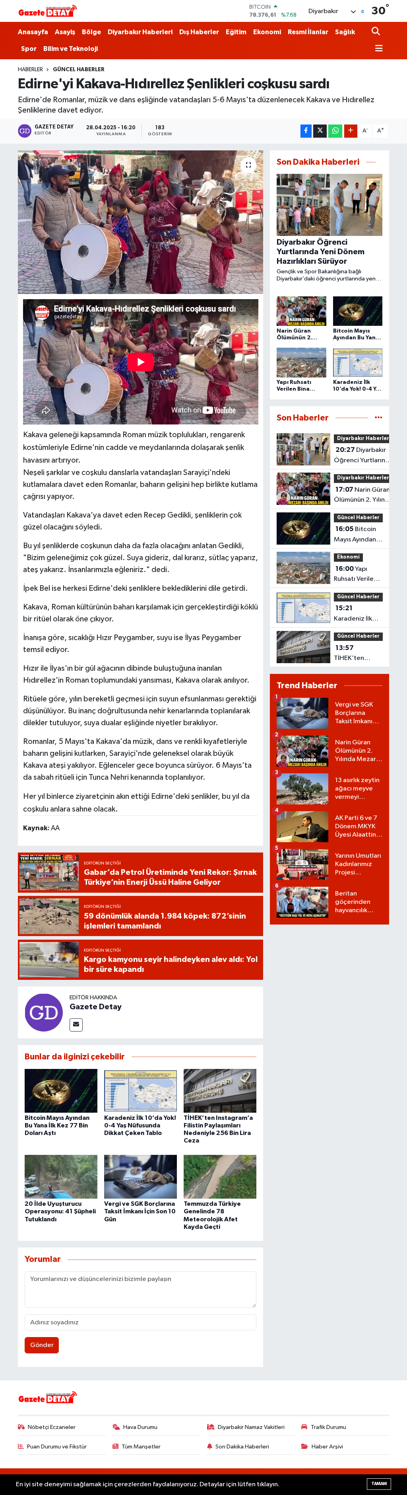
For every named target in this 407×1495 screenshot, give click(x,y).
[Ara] (377, 32)
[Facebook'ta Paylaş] (306, 131)
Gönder (42, 1345)
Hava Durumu (140, 1427)
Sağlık (345, 32)
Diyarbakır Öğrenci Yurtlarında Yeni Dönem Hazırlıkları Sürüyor (363, 455)
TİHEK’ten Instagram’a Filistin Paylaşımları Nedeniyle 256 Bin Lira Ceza (356, 654)
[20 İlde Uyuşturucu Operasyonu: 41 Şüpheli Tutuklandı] (61, 1176)
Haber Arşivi (327, 1447)
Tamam (379, 1483)
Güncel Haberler (79, 69)
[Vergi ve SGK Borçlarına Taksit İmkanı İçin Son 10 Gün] (140, 1176)
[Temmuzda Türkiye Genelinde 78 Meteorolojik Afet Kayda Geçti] (220, 1176)
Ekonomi (267, 32)
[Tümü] (378, 418)
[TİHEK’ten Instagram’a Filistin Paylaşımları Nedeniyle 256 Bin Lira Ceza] (220, 1090)
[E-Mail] (76, 1025)
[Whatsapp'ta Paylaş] (335, 131)
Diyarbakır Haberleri (140, 32)
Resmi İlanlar (308, 32)
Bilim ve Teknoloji (70, 48)
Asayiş (65, 32)
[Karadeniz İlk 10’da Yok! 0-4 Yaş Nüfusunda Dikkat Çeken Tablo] (140, 1090)
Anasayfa (33, 32)
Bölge (91, 32)
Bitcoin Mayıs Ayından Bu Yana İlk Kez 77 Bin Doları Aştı (57, 1125)
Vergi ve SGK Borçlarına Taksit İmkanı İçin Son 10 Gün (140, 1211)
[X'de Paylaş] (320, 131)
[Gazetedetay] (48, 11)
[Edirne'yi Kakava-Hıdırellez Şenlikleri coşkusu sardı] (140, 222)
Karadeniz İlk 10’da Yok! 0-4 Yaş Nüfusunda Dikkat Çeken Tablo (140, 1125)
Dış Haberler (199, 32)
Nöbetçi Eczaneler (52, 1427)
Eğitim (236, 32)
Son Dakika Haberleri (242, 1447)
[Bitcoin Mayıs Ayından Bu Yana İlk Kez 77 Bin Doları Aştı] (61, 1090)
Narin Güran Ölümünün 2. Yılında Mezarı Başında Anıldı (363, 495)
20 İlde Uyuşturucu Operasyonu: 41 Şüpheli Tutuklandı (60, 1211)
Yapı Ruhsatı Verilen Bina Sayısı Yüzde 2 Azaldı (356, 574)
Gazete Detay (96, 1007)
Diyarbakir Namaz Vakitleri (251, 1427)
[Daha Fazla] (350, 131)
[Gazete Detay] (44, 1012)
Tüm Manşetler (141, 1447)
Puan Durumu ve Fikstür (57, 1447)
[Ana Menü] (377, 49)
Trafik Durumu (328, 1427)
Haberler (30, 69)
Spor (29, 48)
